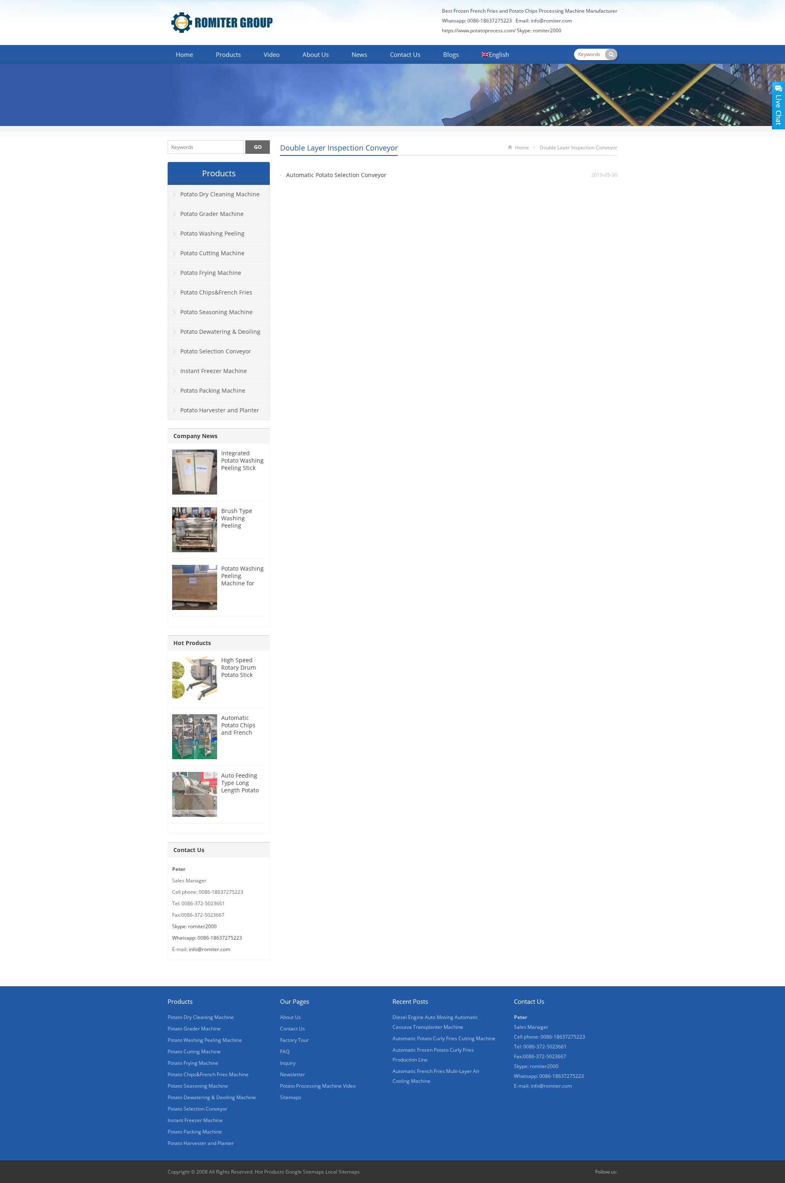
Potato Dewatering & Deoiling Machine (214, 335)
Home (184, 54)
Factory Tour (294, 1040)
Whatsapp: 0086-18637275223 (207, 937)
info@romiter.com (551, 20)
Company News (195, 436)
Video (272, 54)
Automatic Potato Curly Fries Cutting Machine (444, 1038)
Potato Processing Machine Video (318, 1085)
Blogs (451, 54)
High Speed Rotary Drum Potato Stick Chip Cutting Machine (238, 674)
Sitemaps (290, 1097)
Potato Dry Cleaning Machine (220, 194)
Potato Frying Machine (210, 273)
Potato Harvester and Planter (219, 410)
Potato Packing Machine (212, 390)
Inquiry (288, 1062)
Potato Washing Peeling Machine (206, 236)
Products (228, 54)
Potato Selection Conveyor (215, 351)
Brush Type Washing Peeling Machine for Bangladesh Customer (237, 529)
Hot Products (192, 643)
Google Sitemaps (304, 1171)
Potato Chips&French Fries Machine (210, 295)
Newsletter (292, 1074)
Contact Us (405, 54)
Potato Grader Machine (212, 214)
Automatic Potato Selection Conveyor (336, 175)
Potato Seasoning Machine (216, 312)
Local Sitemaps (342, 1171)
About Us (316, 54)
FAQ (284, 1051)
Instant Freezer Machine (213, 371)
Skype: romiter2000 (539, 30)
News (359, 54)
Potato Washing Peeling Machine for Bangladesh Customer (242, 583)
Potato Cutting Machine (212, 253)
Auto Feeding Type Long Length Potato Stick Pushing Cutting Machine (240, 793)
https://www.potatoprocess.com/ (479, 30)
